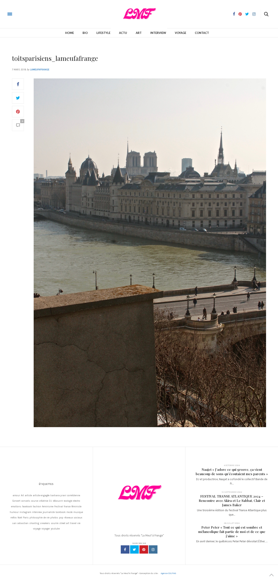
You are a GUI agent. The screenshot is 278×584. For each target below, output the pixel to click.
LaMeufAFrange (39, 69)
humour (14, 512)
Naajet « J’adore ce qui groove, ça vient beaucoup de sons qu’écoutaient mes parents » (232, 471)
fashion (37, 506)
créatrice (43, 500)
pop (61, 517)
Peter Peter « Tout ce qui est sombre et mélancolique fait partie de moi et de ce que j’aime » (231, 531)
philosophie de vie (40, 517)
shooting (34, 523)
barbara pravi (58, 495)
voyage (37, 528)
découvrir (58, 500)
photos (54, 517)
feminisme (47, 506)
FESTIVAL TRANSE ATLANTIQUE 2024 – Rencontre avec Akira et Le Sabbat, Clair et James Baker (232, 500)
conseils (25, 500)
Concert (16, 500)
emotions (16, 506)
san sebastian (20, 523)
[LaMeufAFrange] (20, 14)
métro (13, 517)
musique (78, 512)
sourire (54, 523)
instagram (25, 512)
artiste (28, 495)
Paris (26, 517)
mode (69, 512)
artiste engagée (41, 495)
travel (73, 523)
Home (69, 33)
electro (76, 500)
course (34, 500)
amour (16, 495)
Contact (202, 33)
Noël (20, 517)
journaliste (49, 512)
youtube (55, 528)
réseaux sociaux (73, 517)
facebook (27, 506)
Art (139, 33)
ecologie (68, 500)
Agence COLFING (168, 573)
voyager (45, 528)
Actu (123, 33)
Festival (58, 506)
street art (64, 523)
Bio (85, 33)
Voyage (180, 33)
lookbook (61, 512)
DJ (50, 500)
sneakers (45, 523)
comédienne (73, 495)
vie (78, 523)
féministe (76, 506)
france (67, 506)
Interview (158, 33)
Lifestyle (103, 33)
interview (37, 512)
